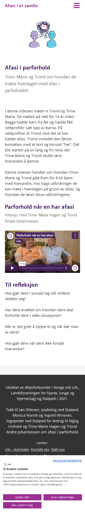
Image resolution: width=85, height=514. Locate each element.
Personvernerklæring (67, 460)
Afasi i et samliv (21, 5)
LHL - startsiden (17, 449)
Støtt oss (58, 449)
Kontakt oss (40, 449)
